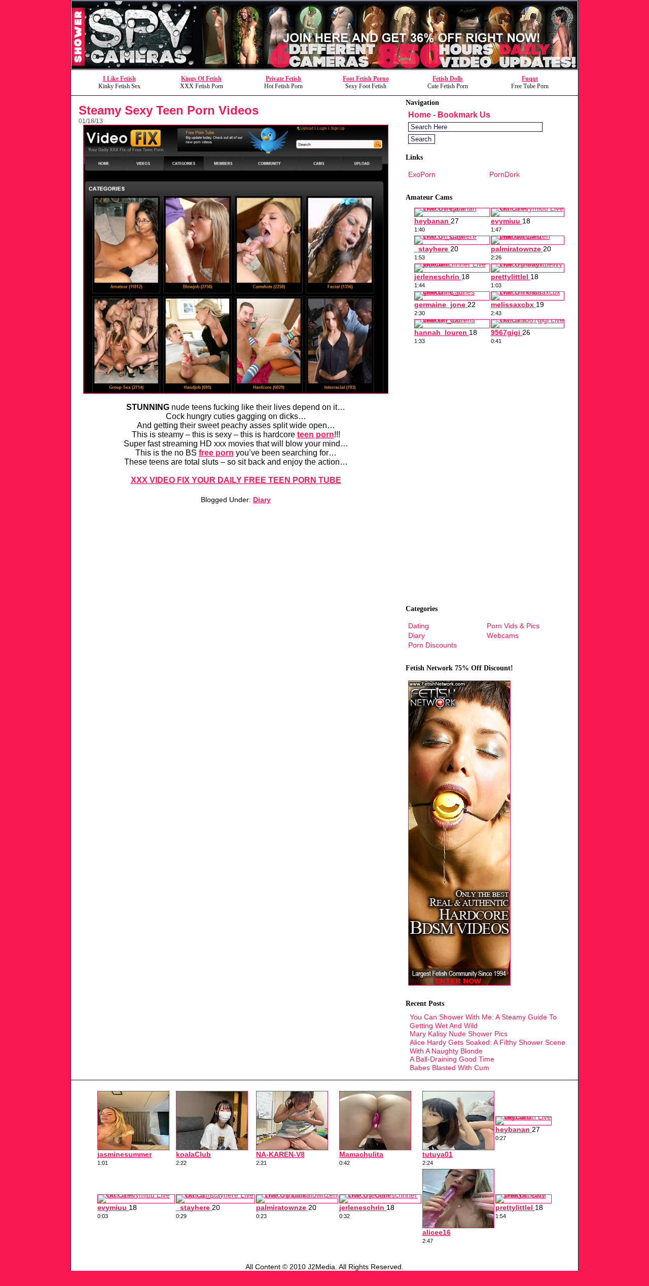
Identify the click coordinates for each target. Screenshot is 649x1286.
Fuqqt (530, 78)
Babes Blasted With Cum (449, 1068)
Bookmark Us (464, 114)
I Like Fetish (119, 78)
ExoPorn (422, 174)
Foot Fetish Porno (366, 78)
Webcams (503, 635)
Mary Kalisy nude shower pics (459, 1034)
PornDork (504, 174)
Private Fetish (283, 78)
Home (419, 114)
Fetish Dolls (447, 78)
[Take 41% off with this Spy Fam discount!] (324, 66)
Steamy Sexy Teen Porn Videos (169, 110)
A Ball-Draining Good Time (452, 1059)
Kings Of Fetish (201, 78)
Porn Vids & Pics (513, 626)
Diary (262, 500)
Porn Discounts (432, 645)
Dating (418, 626)
